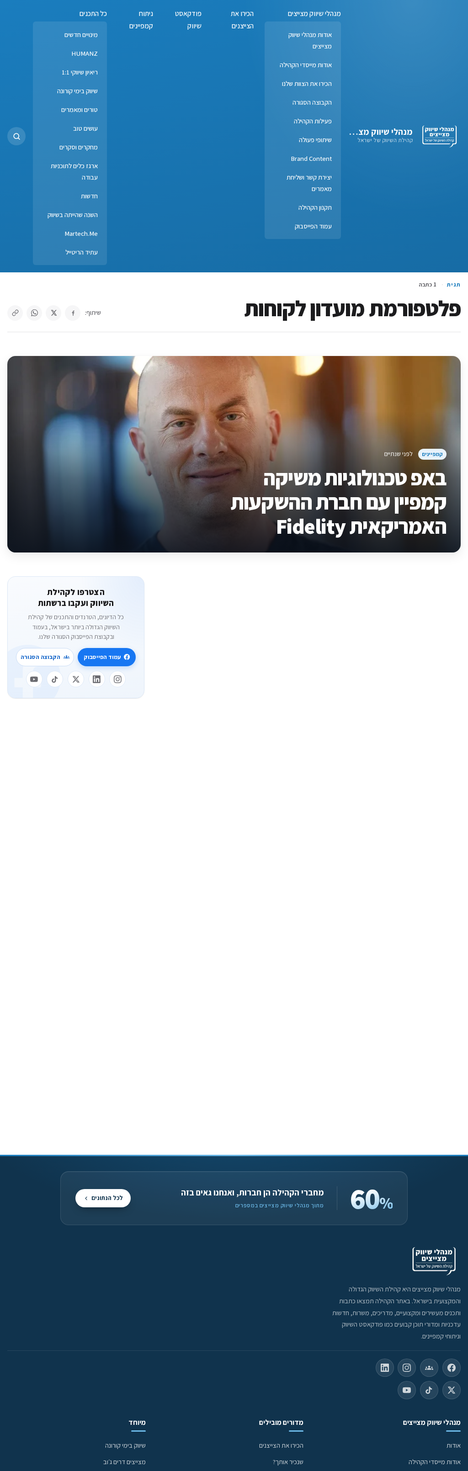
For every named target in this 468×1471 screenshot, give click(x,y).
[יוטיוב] (34, 679)
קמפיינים (432, 454)
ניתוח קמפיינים (141, 20)
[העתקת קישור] (15, 313)
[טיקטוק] (55, 679)
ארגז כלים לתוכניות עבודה (74, 171)
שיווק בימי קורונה (77, 90)
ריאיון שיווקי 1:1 (80, 72)
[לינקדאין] (97, 679)
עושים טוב (85, 128)
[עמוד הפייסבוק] (451, 1368)
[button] (16, 136)
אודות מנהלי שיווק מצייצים (310, 40)
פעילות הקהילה (313, 121)
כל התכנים (93, 13)
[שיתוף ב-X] (53, 313)
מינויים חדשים (81, 34)
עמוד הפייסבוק (313, 226)
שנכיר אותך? (288, 1461)
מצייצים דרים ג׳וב (124, 1461)
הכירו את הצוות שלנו (307, 83)
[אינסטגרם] (117, 679)
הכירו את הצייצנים (242, 20)
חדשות (89, 195)
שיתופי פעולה (315, 139)
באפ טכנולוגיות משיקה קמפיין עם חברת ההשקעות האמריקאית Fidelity (339, 502)
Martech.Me (81, 233)
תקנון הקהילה (315, 207)
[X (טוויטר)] (451, 1390)
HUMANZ (84, 53)
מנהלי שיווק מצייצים (377, 132)
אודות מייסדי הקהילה (306, 64)
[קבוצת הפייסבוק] (429, 1368)
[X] (76, 679)
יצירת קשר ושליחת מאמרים (309, 183)
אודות (454, 1445)
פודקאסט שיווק (188, 20)
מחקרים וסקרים (78, 147)
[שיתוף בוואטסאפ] (34, 313)
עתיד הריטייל (81, 252)
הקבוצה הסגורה (312, 102)
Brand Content (311, 158)
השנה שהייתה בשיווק (73, 214)
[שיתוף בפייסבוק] (72, 313)
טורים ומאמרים (79, 109)
